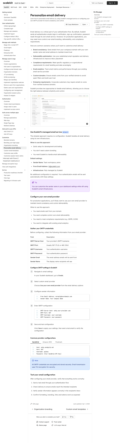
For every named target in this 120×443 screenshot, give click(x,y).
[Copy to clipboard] (87, 296)
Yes (65, 417)
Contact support (44, 422)
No (73, 417)
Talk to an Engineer (97, 3)
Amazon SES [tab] (47, 342)
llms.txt (64, 425)
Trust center (58, 422)
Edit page (36, 404)
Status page (43, 425)
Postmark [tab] (59, 342)
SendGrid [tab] (35, 342)
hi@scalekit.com (54, 166)
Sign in (111, 3)
